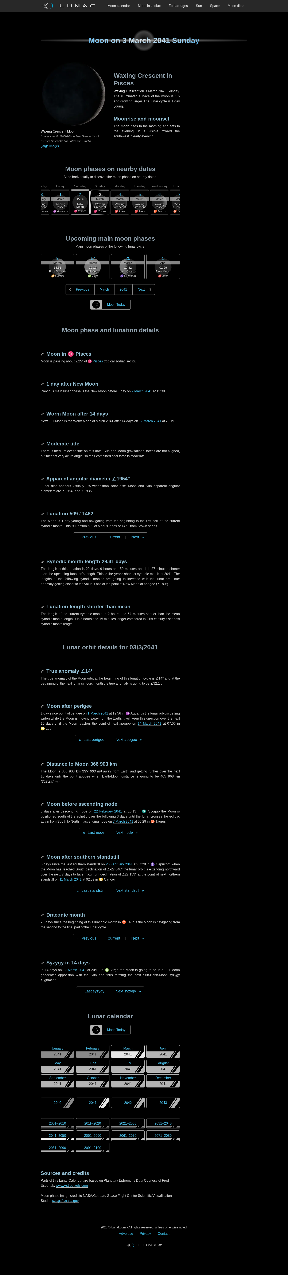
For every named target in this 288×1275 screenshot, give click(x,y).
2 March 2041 (142, 391)
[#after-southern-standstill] (43, 857)
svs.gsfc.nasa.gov (65, 1201)
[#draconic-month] (43, 915)
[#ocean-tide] (43, 443)
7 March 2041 (123, 821)
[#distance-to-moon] (43, 764)
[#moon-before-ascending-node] (43, 804)
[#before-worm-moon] (43, 414)
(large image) (50, 146)
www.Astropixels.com (72, 1185)
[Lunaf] (69, 6)
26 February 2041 (119, 864)
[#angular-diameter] (43, 478)
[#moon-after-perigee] (43, 706)
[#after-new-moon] (43, 384)
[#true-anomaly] (43, 671)
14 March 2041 (149, 723)
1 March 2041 (97, 713)
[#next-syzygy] (43, 962)
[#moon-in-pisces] (43, 354)
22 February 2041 (108, 811)
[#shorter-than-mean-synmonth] (43, 606)
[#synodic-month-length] (43, 561)
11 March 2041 (70, 879)
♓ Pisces (95, 361)
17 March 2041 (150, 421)
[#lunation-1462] (43, 513)
